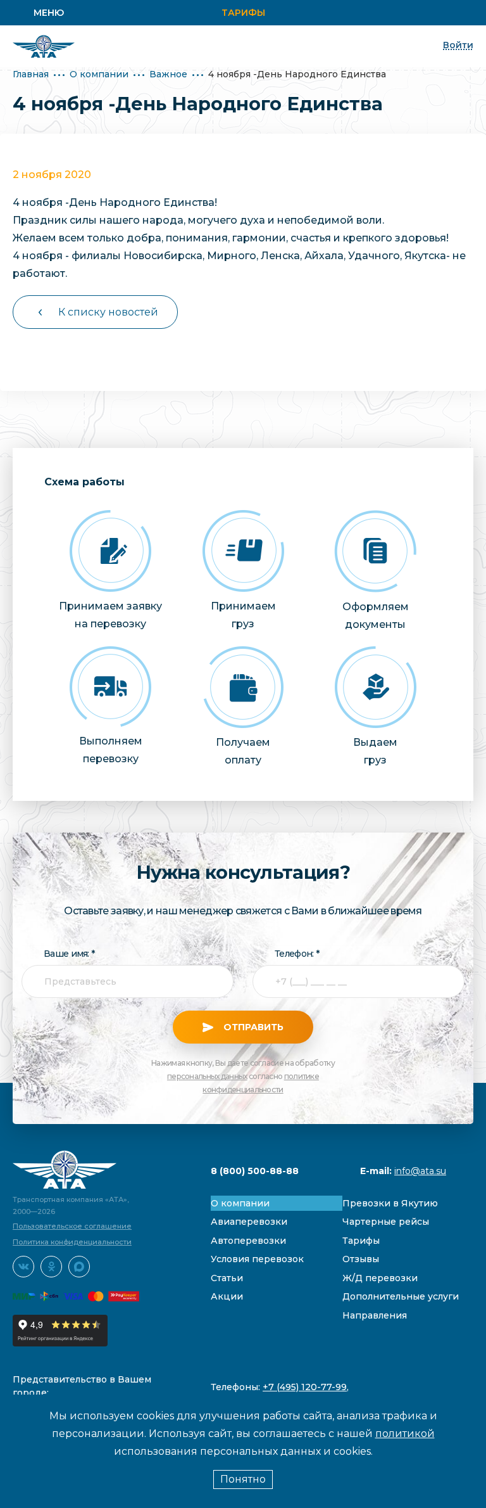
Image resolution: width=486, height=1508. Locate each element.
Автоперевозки (248, 1240)
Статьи (227, 1278)
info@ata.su (420, 1171)
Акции (227, 1296)
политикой (405, 1434)
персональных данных (207, 1076)
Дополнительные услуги (400, 1296)
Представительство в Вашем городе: (82, 1386)
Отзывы (360, 1259)
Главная (31, 74)
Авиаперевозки (249, 1221)
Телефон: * (297, 953)
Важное (168, 74)
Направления (374, 1315)
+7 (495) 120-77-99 (305, 1387)
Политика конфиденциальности (72, 1241)
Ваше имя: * (69, 953)
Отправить (252, 1027)
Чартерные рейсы (385, 1221)
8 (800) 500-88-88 (255, 1171)
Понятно (243, 1479)
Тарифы (243, 12)
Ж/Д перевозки (380, 1278)
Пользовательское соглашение (72, 1226)
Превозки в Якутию (390, 1203)
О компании (99, 74)
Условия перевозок (257, 1259)
